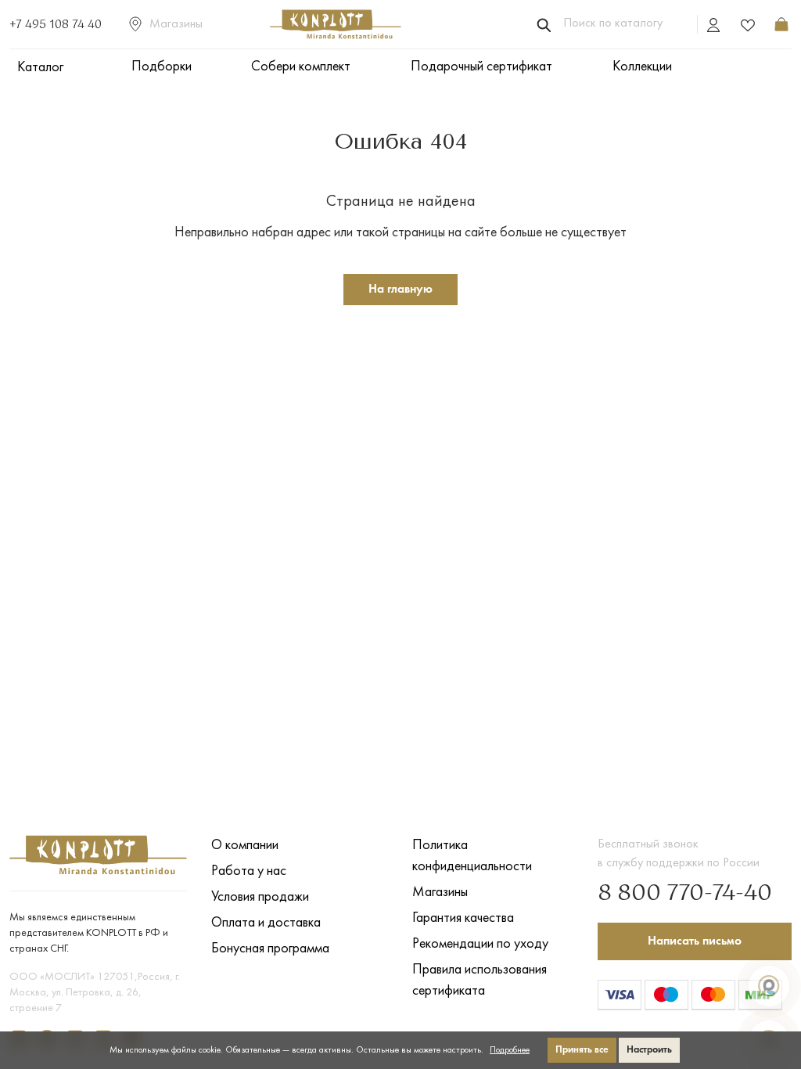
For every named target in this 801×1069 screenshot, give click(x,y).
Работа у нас (248, 871)
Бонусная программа (270, 949)
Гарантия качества (463, 918)
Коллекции (642, 67)
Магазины (176, 24)
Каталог (40, 67)
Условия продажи (260, 897)
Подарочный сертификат (481, 67)
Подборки (161, 67)
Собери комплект (300, 67)
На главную (400, 289)
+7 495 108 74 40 (55, 25)
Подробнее (510, 1050)
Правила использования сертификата (479, 980)
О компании (244, 845)
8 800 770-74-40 (685, 893)
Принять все (582, 1050)
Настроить (649, 1050)
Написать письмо (695, 941)
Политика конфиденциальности (472, 856)
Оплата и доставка (266, 923)
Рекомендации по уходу (480, 944)
